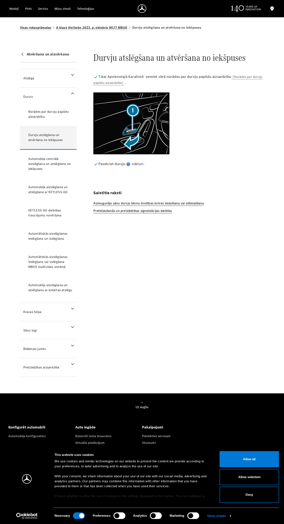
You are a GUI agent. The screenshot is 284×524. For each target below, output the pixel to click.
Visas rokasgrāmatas (35, 27)
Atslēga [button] (28, 78)
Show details (216, 516)
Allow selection (249, 477)
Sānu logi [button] (30, 330)
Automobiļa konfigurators (27, 436)
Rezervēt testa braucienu (93, 436)
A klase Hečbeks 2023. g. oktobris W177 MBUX (91, 27)
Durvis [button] (28, 96)
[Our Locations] (272, 8)
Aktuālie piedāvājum (90, 443)
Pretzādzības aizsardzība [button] (41, 367)
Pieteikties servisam (156, 436)
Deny (249, 494)
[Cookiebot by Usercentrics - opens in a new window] (27, 516)
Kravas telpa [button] (32, 312)
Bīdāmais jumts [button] (34, 349)
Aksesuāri (149, 443)
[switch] (119, 515)
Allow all (249, 459)
